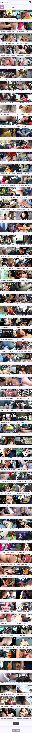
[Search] (30, 2)
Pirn (4, 2)
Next (15, 723)
